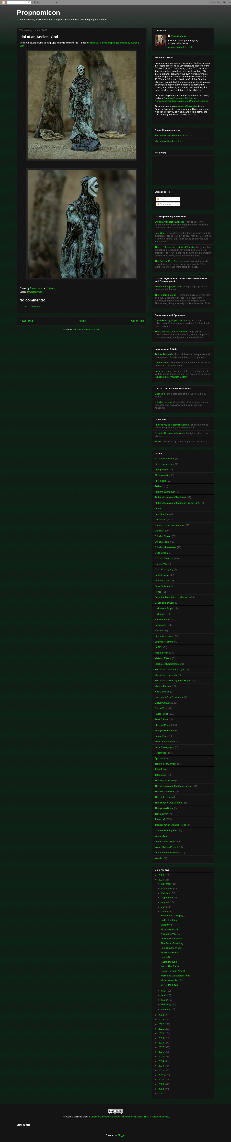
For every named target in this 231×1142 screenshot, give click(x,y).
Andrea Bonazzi (163, 354)
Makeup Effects (163, 658)
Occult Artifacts (163, 702)
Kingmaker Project (164, 636)
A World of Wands (170, 934)
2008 (161, 1088)
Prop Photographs (164, 747)
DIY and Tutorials (164, 558)
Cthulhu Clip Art (163, 536)
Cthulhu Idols (162, 541)
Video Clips (161, 836)
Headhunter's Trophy (172, 915)
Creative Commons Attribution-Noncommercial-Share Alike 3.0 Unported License (130, 1116)
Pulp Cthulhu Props (171, 948)
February (166, 1004)
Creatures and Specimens (169, 525)
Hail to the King (169, 920)
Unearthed (166, 924)
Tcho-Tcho (160, 769)
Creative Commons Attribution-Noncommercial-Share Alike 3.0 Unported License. (182, 99)
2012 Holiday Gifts (164, 458)
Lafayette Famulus (165, 641)
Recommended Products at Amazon (174, 135)
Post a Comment (32, 306)
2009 (161, 1084)
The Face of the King (172, 943)
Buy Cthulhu (161, 514)
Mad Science (162, 652)
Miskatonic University (166, 675)
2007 (161, 1093)
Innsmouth (160, 625)
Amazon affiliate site (186, 106)
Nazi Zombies (162, 691)
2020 (161, 1033)
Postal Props (161, 736)
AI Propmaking (162, 475)
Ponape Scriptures (165, 730)
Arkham (159, 486)
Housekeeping (162, 619)
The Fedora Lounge (165, 294)
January (166, 1009)
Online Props (162, 708)
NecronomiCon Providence (169, 697)
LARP (158, 647)
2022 (161, 1024)
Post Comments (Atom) (88, 329)
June (164, 911)
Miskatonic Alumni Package (169, 669)
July (163, 907)
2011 (161, 1075)
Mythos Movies (163, 686)
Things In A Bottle (164, 808)
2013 (161, 1065)
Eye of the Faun (169, 984)
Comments (165, 204)
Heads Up (166, 957)
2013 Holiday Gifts (164, 464)
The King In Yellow (165, 780)
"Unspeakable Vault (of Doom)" (171, 376)
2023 (161, 1019)
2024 (161, 1015)
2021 (161, 1028)
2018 (161, 1042)
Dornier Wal (161, 564)
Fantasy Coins (162, 580)
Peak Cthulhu (162, 719)
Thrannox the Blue (170, 929)
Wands (158, 858)
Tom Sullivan (161, 813)
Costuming (160, 519)
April (164, 995)
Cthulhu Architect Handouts (169, 221)
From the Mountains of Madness (172, 597)
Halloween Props (164, 608)
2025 (161, 879)
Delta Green (161, 552)
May (164, 990)
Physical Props (34, 292)
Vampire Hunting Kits (166, 830)
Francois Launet (163, 371)
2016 (161, 1051)
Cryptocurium (162, 362)
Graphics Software (165, 602)
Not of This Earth (170, 966)
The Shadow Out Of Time (168, 802)
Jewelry (159, 630)
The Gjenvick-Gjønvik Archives (171, 331)
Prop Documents (164, 741)
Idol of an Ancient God (172, 980)
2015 (161, 1056)
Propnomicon (38, 12)
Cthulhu (159, 530)
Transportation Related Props (170, 824)
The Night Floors (164, 797)
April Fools (160, 480)
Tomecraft (160, 819)
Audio (158, 508)
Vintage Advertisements (167, 852)
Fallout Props (162, 575)
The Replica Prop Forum (168, 261)
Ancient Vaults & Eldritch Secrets (172, 424)
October (166, 893)
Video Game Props (165, 841)
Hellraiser (160, 614)
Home (82, 320)
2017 (161, 1047)
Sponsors (160, 758)
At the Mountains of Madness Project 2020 (177, 503)
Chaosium (160, 393)
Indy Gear (160, 233)
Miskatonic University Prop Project (173, 680)
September (167, 897)
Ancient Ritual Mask (171, 938)
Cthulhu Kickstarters (165, 547)
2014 (161, 1061)
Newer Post (26, 320)
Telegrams (160, 775)
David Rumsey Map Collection (171, 320)
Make (158, 441)
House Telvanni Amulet (173, 971)
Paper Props (161, 713)
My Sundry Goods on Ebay (169, 141)
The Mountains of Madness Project (173, 786)
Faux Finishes (162, 586)
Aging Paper (161, 469)
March (165, 999)
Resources (160, 752)
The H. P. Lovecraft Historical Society (174, 247)
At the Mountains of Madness (170, 497)
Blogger (121, 1135)
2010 (161, 1079)
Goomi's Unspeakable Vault (169, 433)
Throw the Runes (170, 952)
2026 (161, 875)
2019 (161, 1038)
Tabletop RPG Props (166, 763)
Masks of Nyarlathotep (167, 663)
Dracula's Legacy (164, 569)
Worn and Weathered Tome (175, 975)
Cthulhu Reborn (163, 402)
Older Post (137, 320)
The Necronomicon (165, 791)
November (167, 888)
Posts (162, 199)
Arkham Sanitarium (165, 491)
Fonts (158, 591)
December (167, 883)
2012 (161, 1070)
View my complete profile (181, 47)
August (165, 902)
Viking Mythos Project (166, 847)
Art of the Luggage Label (168, 286)
